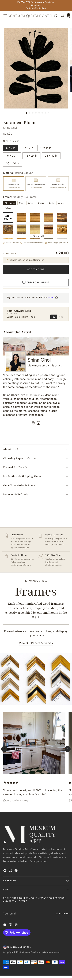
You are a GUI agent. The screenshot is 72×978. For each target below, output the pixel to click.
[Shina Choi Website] (33, 423)
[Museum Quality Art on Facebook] (5, 871)
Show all (38, 236)
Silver (30, 203)
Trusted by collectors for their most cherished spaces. (55, 562)
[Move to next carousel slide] (68, 749)
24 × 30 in (51, 155)
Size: (11, 141)
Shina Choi (10, 127)
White (60, 203)
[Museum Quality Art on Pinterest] (16, 871)
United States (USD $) (18, 947)
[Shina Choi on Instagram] (38, 423)
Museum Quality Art (31, 952)
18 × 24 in (31, 155)
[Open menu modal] (4, 15)
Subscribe (62, 913)
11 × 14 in (45, 147)
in (53, 317)
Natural (8, 208)
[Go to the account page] (62, 15)
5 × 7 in (10, 147)
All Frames (10, 203)
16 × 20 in (12, 155)
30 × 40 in (12, 163)
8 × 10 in (28, 147)
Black (51, 203)
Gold (21, 203)
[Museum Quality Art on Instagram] (11, 871)
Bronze (41, 203)
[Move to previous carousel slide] (4, 749)
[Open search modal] (56, 15)
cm (61, 317)
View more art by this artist (45, 365)
